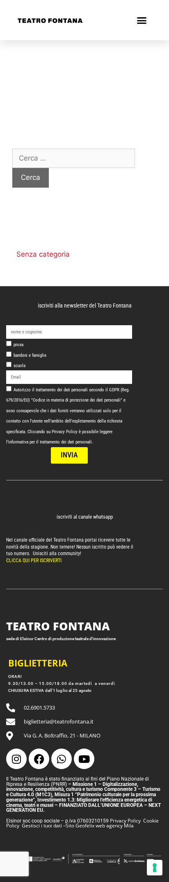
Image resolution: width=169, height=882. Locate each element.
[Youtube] (84, 759)
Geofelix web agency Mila (104, 825)
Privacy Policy (125, 820)
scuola (19, 365)
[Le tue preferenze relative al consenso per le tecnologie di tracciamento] (154, 867)
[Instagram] (16, 759)
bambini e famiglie (30, 355)
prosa (18, 344)
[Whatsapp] (61, 759)
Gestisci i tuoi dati (42, 825)
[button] (142, 20)
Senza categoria (43, 254)
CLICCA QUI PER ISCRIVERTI (34, 560)
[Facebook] (39, 759)
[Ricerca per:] (73, 158)
